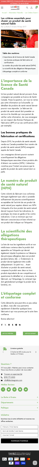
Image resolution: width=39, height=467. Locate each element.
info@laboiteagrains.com (13, 380)
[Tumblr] (12, 324)
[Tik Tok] (20, 389)
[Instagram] (9, 389)
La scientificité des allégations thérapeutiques (19, 68)
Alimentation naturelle (16, 13)
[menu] (2, 8)
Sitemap (28, 454)
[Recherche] (27, 8)
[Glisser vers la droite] (36, 352)
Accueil (4, 13)
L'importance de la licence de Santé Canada (19, 57)
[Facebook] (2, 324)
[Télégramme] (16, 324)
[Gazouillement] (5, 324)
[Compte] (31, 8)
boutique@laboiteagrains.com (17, 454)
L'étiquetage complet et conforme (15, 71)
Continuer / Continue (19, 441)
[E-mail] (20, 324)
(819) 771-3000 (9, 377)
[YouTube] (26, 389)
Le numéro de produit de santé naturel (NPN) (19, 65)
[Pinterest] (9, 324)
